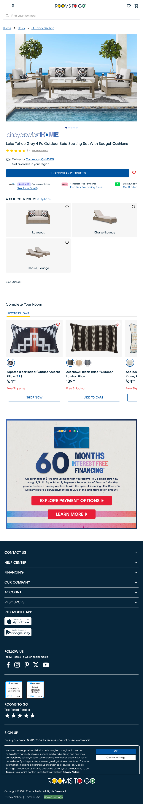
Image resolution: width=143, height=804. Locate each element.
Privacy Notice (13, 797)
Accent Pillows (18, 313)
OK (115, 751)
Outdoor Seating (42, 28)
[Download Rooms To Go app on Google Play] (17, 632)
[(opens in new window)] (8, 664)
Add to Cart (93, 397)
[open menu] (6, 6)
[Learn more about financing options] (71, 518)
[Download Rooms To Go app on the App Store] (17, 621)
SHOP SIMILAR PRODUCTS (68, 173)
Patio (21, 28)
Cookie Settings (53, 797)
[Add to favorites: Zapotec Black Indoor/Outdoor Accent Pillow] (58, 324)
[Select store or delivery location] (13, 6)
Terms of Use (32, 797)
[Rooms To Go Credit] (71, 463)
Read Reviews (40, 150)
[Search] (6, 16)
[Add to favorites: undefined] (134, 172)
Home (7, 28)
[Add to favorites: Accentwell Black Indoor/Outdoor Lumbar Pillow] (117, 324)
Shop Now (34, 397)
